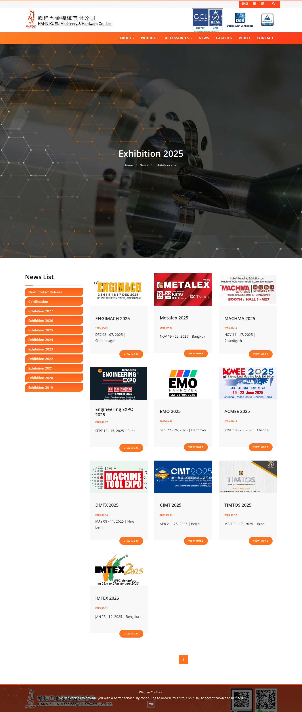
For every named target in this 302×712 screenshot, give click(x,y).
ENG (244, 3)
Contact (265, 38)
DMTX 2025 (107, 505)
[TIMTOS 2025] (248, 476)
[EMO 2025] (183, 383)
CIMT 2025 (170, 505)
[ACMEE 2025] (248, 383)
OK (151, 704)
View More (131, 354)
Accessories (177, 38)
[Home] (69, 19)
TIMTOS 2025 (237, 505)
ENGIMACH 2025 (112, 318)
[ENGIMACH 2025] (118, 289)
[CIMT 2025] (183, 476)
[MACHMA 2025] (247, 289)
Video (244, 38)
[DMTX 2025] (119, 476)
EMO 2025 (170, 411)
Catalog (224, 38)
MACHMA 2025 (239, 318)
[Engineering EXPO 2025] (118, 383)
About (125, 38)
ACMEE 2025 (237, 411)
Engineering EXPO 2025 (114, 412)
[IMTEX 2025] (119, 569)
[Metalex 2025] (183, 289)
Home (128, 165)
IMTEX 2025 (107, 598)
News (204, 38)
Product (149, 38)
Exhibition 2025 (167, 165)
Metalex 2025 (174, 318)
